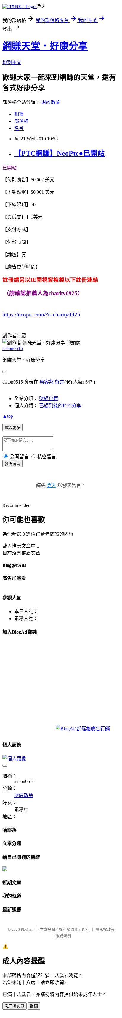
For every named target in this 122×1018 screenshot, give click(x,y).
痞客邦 (46, 381)
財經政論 (50, 102)
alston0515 (12, 348)
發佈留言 (12, 464)
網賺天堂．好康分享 (45, 46)
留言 (59, 381)
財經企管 (48, 398)
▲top (7, 416)
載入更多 (12, 427)
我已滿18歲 (14, 1006)
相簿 (19, 114)
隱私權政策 (105, 929)
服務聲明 (63, 935)
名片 (19, 128)
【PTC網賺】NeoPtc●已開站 (59, 153)
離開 (34, 1006)
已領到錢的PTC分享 (60, 405)
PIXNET (27, 929)
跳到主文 (11, 62)
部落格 (21, 121)
